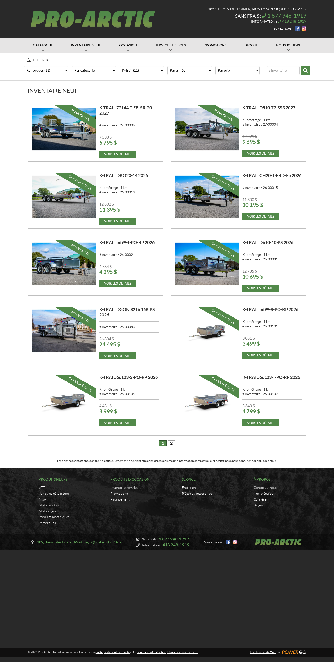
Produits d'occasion (130, 479)
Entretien (189, 488)
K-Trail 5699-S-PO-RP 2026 (270, 309)
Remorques (47, 523)
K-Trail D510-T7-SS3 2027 (268, 107)
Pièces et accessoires (197, 493)
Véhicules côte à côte (54, 493)
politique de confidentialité (112, 652)
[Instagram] (304, 28)
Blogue (259, 505)
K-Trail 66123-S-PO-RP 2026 (128, 377)
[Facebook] (297, 28)
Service (189, 479)
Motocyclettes (49, 505)
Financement (120, 499)
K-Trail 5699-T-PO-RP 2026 (127, 242)
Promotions (119, 493)
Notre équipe (263, 493)
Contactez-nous (265, 488)
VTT (42, 488)
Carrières (261, 499)
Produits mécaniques (54, 517)
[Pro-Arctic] (93, 19)
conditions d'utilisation (151, 652)
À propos (262, 479)
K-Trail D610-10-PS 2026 (267, 242)
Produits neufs (53, 479)
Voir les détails (117, 154)
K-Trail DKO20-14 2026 (123, 175)
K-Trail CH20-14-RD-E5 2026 (271, 175)
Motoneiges (47, 511)
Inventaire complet (124, 488)
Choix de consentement (182, 652)
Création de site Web (263, 652)
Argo (42, 499)
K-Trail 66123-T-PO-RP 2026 (271, 377)
